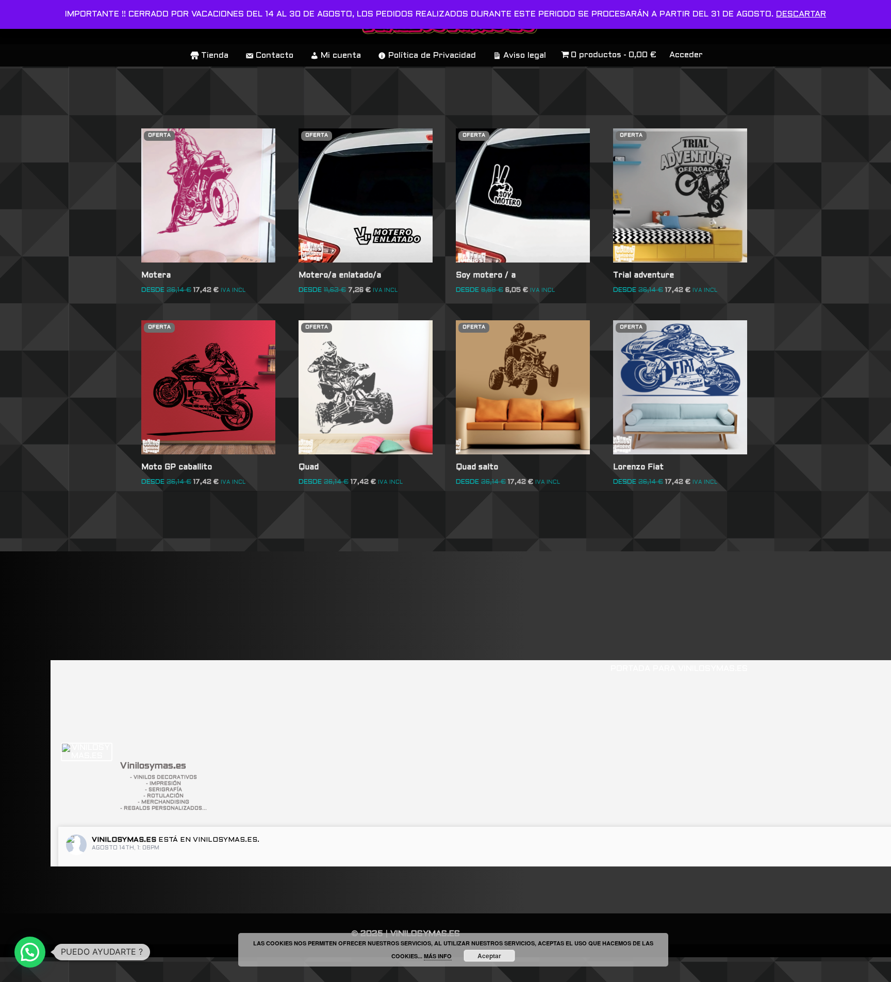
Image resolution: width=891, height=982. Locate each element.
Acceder (686, 55)
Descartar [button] (801, 14)
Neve (19, 969)
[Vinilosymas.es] (86, 752)
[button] (29, 952)
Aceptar (489, 955)
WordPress (157, 969)
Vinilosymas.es (124, 840)
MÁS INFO (438, 956)
